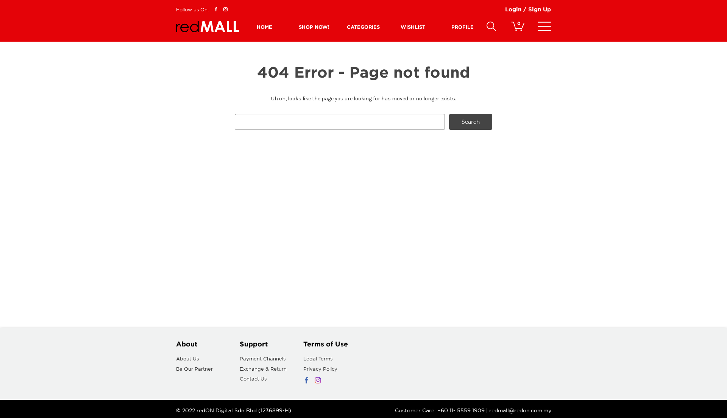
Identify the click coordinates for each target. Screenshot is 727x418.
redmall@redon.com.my (520, 410)
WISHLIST (413, 27)
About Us (187, 358)
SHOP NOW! (314, 27)
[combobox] (340, 122)
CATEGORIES (363, 27)
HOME (264, 27)
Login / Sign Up (528, 9)
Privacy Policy (320, 368)
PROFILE (462, 27)
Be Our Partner (194, 368)
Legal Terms (317, 358)
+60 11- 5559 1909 (461, 410)
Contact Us (253, 378)
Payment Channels (262, 358)
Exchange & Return (263, 368)
